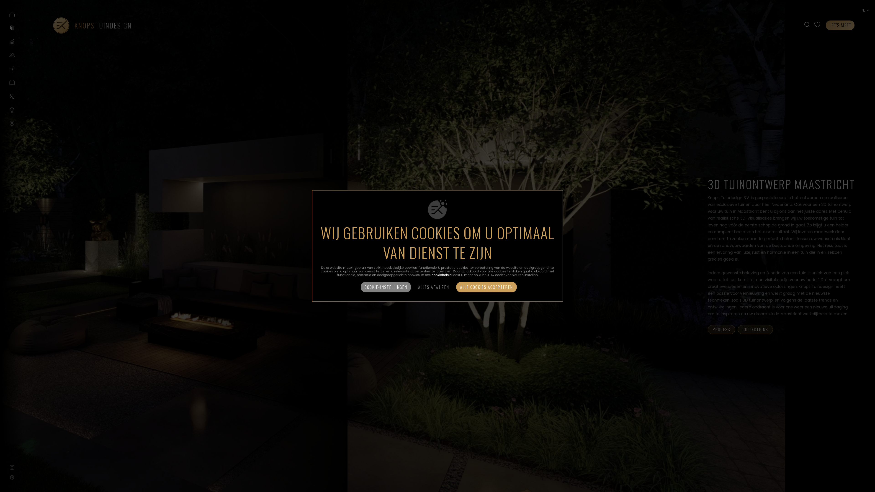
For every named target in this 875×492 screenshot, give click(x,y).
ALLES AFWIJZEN (433, 287)
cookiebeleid (442, 275)
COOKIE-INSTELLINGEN (386, 287)
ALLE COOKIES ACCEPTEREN (486, 287)
